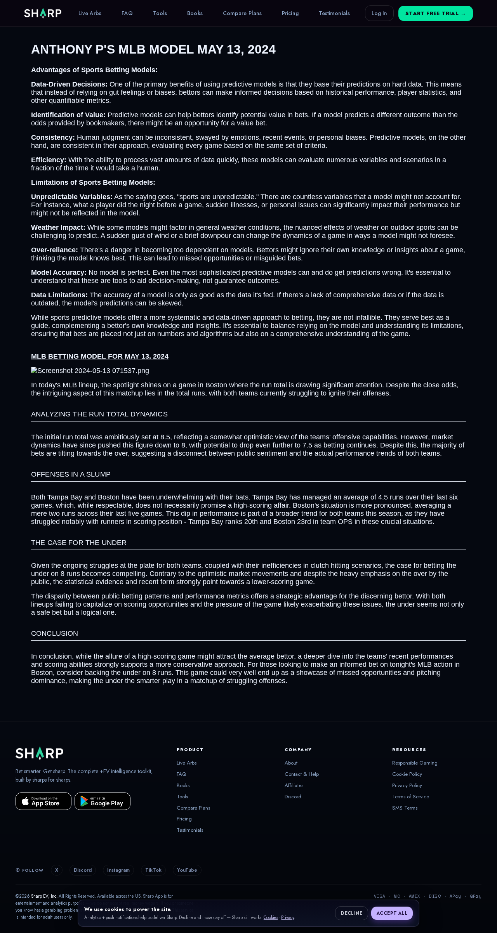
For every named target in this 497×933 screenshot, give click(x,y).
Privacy (287, 917)
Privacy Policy (407, 785)
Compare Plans (242, 13)
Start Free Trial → (435, 13)
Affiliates (294, 785)
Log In (379, 13)
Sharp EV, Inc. (44, 896)
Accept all (392, 913)
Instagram (118, 870)
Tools (160, 13)
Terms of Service (410, 796)
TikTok (153, 870)
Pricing (290, 13)
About (291, 763)
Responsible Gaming (415, 763)
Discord (293, 796)
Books (195, 13)
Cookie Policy (407, 774)
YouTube (187, 870)
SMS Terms (404, 808)
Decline (351, 913)
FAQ (127, 13)
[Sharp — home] (42, 13)
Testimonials (334, 13)
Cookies (271, 917)
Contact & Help (302, 774)
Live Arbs (90, 13)
